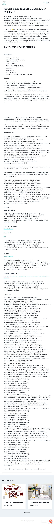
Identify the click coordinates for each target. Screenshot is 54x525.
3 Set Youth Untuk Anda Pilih (39, 502)
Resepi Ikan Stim (20, 469)
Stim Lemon (42, 469)
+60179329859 (9, 210)
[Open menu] (51, 3)
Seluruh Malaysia (8, 256)
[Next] (50, 497)
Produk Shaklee (8, 232)
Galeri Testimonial (8, 229)
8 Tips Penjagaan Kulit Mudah (13, 502)
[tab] (24, 512)
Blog (5, 236)
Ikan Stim (13, 469)
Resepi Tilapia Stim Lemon (32, 469)
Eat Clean (6, 469)
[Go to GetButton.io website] (51, 523)
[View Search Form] (44, 2)
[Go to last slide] (4, 497)
